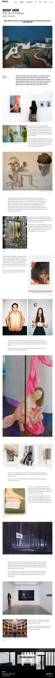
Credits (52, 676)
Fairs (36, 2)
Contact (45, 2)
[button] (3, 105)
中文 (52, 1)
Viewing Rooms (29, 2)
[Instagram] (52, 673)
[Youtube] (49, 673)
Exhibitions (22, 2)
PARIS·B (5, 1)
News (40, 2)
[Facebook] (47, 673)
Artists (16, 2)
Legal (49, 676)
